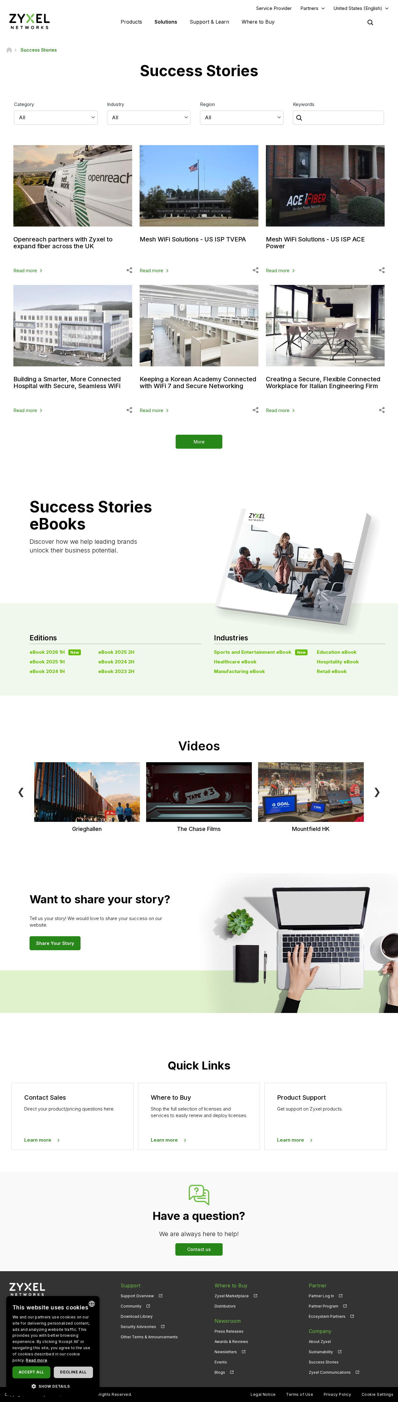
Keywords (303, 104)
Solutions (166, 22)
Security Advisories (138, 1326)
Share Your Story (55, 943)
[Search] (370, 22)
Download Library (137, 1316)
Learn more (37, 1140)
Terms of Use (299, 1394)
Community (131, 1306)
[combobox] (92, 1304)
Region (207, 104)
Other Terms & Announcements (149, 1337)
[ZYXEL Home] (29, 21)
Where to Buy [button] (258, 22)
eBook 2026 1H (54, 652)
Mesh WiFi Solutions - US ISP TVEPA (193, 239)
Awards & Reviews (231, 1341)
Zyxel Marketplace (232, 1296)
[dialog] (53, 1346)
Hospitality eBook (338, 662)
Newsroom (228, 1321)
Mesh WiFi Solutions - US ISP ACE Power (315, 243)
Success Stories (324, 1362)
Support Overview (137, 1296)
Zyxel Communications (330, 1372)
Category (24, 104)
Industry (115, 104)
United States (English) (357, 8)
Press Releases (229, 1331)
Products (131, 22)
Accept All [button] (31, 1372)
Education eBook (337, 652)
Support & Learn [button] (209, 22)
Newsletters (226, 1351)
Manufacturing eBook (239, 671)
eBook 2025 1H (47, 662)
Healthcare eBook (235, 662)
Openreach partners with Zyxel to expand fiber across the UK (63, 243)
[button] (52, 1386)
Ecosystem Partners (327, 1316)
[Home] (9, 50)
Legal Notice (263, 1394)
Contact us (199, 1249)
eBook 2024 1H (47, 671)
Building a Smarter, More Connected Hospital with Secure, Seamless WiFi (67, 382)
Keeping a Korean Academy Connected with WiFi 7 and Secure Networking (198, 382)
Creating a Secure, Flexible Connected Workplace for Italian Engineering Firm (323, 382)
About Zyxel (320, 1341)
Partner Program (323, 1306)
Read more (25, 270)
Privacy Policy (337, 1394)
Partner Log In (321, 1296)
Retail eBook (332, 671)
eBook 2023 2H (116, 671)
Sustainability (321, 1351)
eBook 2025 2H (116, 652)
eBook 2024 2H (116, 662)
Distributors (225, 1306)
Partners (309, 8)
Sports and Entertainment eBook (260, 652)
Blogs (220, 1372)
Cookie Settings (377, 1394)
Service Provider (274, 8)
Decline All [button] (73, 1372)
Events (221, 1362)
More (199, 441)
